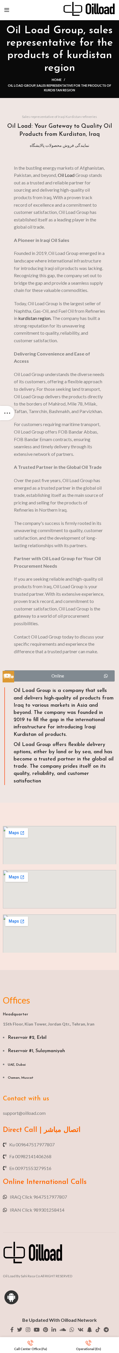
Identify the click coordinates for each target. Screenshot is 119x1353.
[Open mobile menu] (6, 10)
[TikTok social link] (98, 1329)
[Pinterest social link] (45, 1329)
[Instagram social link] (28, 1329)
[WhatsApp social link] (72, 1329)
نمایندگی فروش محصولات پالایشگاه (59, 145)
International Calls (55, 1182)
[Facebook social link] (12, 1329)
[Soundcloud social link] (63, 1329)
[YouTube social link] (36, 1329)
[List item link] (59, 1113)
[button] (59, 676)
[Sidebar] (7, 413)
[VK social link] (80, 1329)
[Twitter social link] (19, 1329)
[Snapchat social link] (89, 1329)
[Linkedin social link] (54, 1329)
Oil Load (66, 175)
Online (13, 1182)
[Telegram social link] (106, 1329)
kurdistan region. (34, 318)
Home (57, 80)
